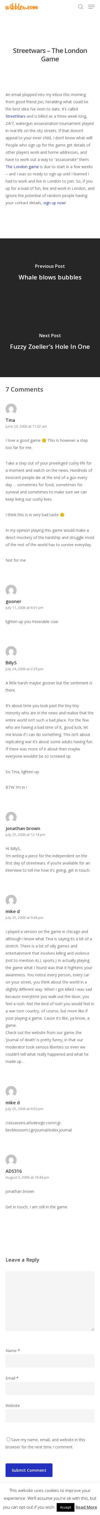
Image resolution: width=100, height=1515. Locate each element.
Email (12, 1378)
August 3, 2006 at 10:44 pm (27, 1177)
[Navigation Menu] (91, 6)
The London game (22, 166)
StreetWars (16, 116)
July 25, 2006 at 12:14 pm (25, 834)
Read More (86, 1507)
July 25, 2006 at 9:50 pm (24, 1108)
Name (13, 1350)
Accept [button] (65, 1507)
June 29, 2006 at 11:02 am (26, 426)
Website (13, 1405)
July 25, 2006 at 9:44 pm (24, 917)
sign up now (54, 202)
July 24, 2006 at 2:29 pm (24, 668)
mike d (13, 911)
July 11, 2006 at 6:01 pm (24, 607)
